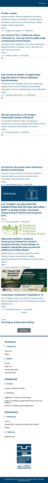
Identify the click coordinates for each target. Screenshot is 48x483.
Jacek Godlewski (12, 267)
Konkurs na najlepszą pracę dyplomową (19, 406)
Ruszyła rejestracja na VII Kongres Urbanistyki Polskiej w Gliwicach (18, 116)
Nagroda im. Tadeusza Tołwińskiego (18, 397)
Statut (7, 421)
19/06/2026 (28, 184)
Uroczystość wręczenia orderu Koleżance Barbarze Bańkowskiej (21, 168)
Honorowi (8, 351)
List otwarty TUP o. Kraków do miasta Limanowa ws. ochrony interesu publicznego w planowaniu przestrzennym (23, 38)
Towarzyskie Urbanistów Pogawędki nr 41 (22, 294)
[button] (24, 330)
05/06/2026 (26, 267)
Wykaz (7, 354)
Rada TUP (8, 366)
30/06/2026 (31, 95)
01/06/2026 (28, 309)
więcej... (4, 28)
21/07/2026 (24, 55)
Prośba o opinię (9, 13)
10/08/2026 (29, 31)
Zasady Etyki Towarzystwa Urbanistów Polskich (22, 424)
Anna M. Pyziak (11, 132)
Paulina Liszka (11, 55)
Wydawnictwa (10, 437)
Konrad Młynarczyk (13, 184)
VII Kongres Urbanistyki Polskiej (17, 322)
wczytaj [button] (24, 312)
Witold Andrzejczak (13, 309)
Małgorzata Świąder (13, 31)
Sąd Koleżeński (10, 373)
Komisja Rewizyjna (11, 369)
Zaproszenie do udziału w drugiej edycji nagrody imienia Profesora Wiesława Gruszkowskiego (20, 77)
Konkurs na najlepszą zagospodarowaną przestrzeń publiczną (23, 402)
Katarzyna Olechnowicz (14, 95)
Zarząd (7, 363)
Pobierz (7, 427)
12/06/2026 (25, 222)
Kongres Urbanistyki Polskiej (15, 388)
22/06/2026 (25, 132)
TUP (5, 3)
